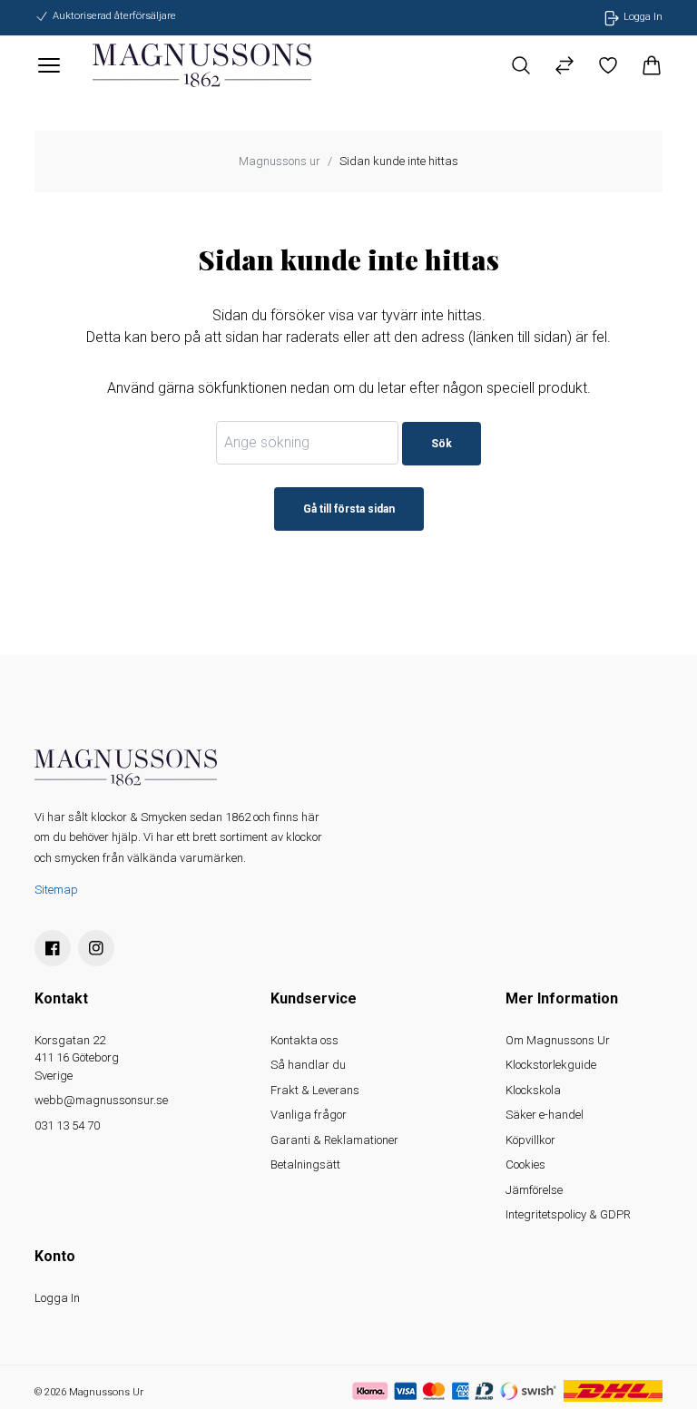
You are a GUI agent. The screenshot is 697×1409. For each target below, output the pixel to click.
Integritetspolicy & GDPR (568, 1214)
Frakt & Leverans (314, 1090)
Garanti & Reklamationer (334, 1140)
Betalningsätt (305, 1164)
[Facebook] (52, 948)
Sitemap (56, 889)
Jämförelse (534, 1190)
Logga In (57, 1298)
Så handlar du (308, 1064)
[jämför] (564, 65)
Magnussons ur (279, 161)
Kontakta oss (304, 1040)
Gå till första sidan (349, 509)
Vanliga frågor (308, 1114)
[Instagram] (96, 948)
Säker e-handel (545, 1114)
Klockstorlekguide (551, 1064)
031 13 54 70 (67, 1125)
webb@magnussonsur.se (101, 1100)
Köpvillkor (530, 1140)
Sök (441, 443)
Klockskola (533, 1090)
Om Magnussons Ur (558, 1040)
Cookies (525, 1164)
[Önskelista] (608, 65)
